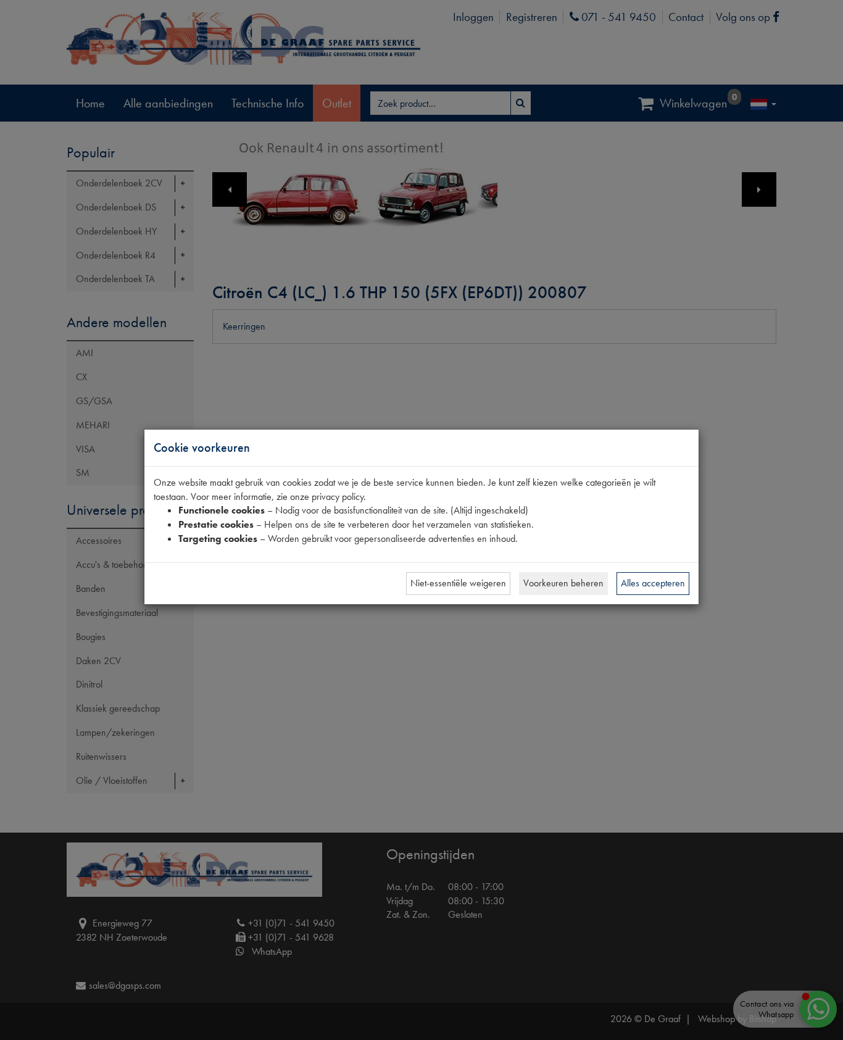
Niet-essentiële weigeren (458, 582)
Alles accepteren (653, 582)
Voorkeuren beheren (563, 582)
